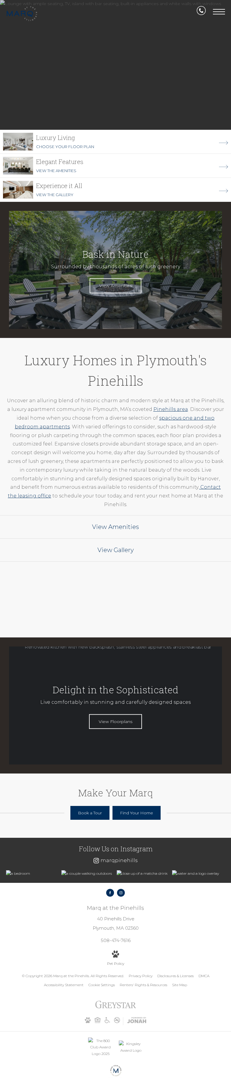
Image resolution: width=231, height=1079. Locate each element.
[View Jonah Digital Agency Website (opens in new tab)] (136, 1021)
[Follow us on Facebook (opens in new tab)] (110, 893)
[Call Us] (201, 11)
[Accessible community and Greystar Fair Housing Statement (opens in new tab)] (107, 1022)
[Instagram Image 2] (87, 873)
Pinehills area (170, 409)
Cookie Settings (101, 985)
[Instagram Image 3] (143, 873)
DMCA (204, 976)
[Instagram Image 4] (198, 873)
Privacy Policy (140, 976)
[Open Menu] (219, 11)
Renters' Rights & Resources (143, 985)
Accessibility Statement (64, 985)
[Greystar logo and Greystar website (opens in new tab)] (115, 1007)
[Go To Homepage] (22, 13)
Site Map (179, 985)
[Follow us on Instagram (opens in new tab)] (121, 893)
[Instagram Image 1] (32, 873)
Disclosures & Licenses (175, 976)
